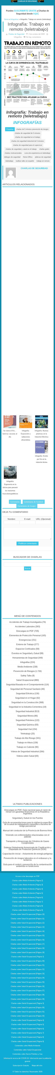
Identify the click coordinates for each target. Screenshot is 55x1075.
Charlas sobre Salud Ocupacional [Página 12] (27, 923)
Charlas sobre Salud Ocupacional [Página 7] (27, 1033)
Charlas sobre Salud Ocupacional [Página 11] (27, 919)
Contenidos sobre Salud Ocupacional (27, 1050)
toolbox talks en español (25, 161)
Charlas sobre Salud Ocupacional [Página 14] (27, 931)
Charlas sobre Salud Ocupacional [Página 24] (27, 978)
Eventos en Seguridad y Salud (25, 653)
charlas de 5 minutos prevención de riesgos (32, 129)
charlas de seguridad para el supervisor (27, 145)
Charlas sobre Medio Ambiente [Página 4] (27, 889)
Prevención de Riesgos (24, 671)
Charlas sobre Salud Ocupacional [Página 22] (27, 969)
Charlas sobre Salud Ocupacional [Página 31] (27, 1012)
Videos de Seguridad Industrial (25, 751)
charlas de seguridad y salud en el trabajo (21, 149)
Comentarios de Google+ (27, 506)
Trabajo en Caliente (25, 747)
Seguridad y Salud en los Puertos (27, 818)
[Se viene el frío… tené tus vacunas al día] (9, 421)
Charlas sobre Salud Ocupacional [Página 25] (27, 982)
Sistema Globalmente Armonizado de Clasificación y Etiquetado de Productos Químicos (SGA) (27, 848)
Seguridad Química (25, 725)
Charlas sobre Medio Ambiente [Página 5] (27, 893)
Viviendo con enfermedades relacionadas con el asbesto (27, 836)
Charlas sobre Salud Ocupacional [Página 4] (27, 1020)
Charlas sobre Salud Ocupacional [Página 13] (27, 927)
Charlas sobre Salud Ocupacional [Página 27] (27, 990)
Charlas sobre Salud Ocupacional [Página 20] (27, 961)
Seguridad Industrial (25, 711)
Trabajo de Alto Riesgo (25, 738)
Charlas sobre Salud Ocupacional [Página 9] (27, 1041)
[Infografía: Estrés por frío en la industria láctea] (41, 447)
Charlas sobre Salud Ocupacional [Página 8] (27, 1037)
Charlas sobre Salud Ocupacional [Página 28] (27, 995)
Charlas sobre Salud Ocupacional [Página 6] (27, 1029)
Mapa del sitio (37, 1065)
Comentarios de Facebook (33, 502)
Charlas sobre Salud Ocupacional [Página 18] (27, 948)
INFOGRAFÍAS (27, 122)
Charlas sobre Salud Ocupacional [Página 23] (27, 974)
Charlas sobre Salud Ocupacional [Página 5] (27, 1024)
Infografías (25, 662)
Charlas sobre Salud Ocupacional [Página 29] (27, 999)
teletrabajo (9, 161)
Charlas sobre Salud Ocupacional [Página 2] (27, 957)
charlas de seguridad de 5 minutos (27, 133)
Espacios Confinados (25, 649)
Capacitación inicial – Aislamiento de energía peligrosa (27, 854)
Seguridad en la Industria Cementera (25, 707)
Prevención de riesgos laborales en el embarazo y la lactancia (27, 859)
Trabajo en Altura (25, 742)
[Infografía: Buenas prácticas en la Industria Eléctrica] (41, 421)
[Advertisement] (27, 299)
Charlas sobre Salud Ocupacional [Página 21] (27, 965)
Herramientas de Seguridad (24, 658)
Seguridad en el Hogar (25, 698)
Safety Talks (26, 676)
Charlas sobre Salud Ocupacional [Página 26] (27, 986)
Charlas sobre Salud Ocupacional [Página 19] (27, 952)
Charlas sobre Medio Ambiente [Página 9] (27, 910)
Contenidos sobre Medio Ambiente (27, 1046)
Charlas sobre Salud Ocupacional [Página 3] (27, 1003)
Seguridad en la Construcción (24, 702)
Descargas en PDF (25, 631)
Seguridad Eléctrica (25, 693)
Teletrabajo (25, 734)
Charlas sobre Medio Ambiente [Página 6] (27, 897)
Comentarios (15, 502)
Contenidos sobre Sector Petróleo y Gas (27, 1054)
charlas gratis (44, 149)
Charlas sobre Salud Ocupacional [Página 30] (27, 1007)
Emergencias (25, 640)
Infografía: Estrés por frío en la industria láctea (41, 459)
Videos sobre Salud (25, 756)
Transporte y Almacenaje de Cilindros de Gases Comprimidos (27, 842)
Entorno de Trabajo (25, 644)
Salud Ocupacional (25, 680)
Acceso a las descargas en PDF (27, 876)
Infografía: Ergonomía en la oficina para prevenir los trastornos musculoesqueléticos (10, 487)
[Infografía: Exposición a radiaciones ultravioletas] (25, 421)
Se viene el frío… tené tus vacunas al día (10, 434)
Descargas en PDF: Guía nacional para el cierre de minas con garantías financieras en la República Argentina (27, 812)
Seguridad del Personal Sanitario (25, 689)
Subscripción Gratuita (21, 1065)
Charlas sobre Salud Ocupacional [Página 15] (27, 935)
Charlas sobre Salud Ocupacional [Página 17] (27, 944)
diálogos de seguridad (12, 157)
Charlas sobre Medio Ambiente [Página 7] (27, 902)
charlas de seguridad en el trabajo (27, 137)
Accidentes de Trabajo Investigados (25, 622)
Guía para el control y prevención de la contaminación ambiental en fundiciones (27, 865)
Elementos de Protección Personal (25, 635)
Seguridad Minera (25, 716)
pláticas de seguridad (43, 157)
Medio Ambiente (25, 667)
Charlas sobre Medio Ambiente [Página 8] (27, 906)
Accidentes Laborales (25, 626)
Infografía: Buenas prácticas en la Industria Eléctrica (41, 434)
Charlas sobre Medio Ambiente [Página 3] (27, 885)
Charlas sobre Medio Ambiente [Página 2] (27, 880)
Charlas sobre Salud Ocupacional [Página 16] (27, 940)
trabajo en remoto (43, 161)
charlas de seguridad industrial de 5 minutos (27, 141)
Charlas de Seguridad (16, 34)
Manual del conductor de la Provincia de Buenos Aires (27, 830)
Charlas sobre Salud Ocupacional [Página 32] (27, 1016)
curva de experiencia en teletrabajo (37, 153)
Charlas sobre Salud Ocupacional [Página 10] (27, 914)
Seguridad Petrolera (25, 720)
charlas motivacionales (13, 153)
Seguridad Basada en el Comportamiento (25, 684)
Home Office (27, 157)
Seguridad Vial (25, 729)
